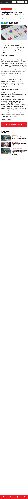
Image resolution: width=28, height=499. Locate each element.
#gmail (9, 119)
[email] (12, 23)
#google (3, 119)
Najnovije (10, 497)
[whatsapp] (4, 23)
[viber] (7, 23)
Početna (3, 497)
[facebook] (2, 23)
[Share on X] (10, 23)
